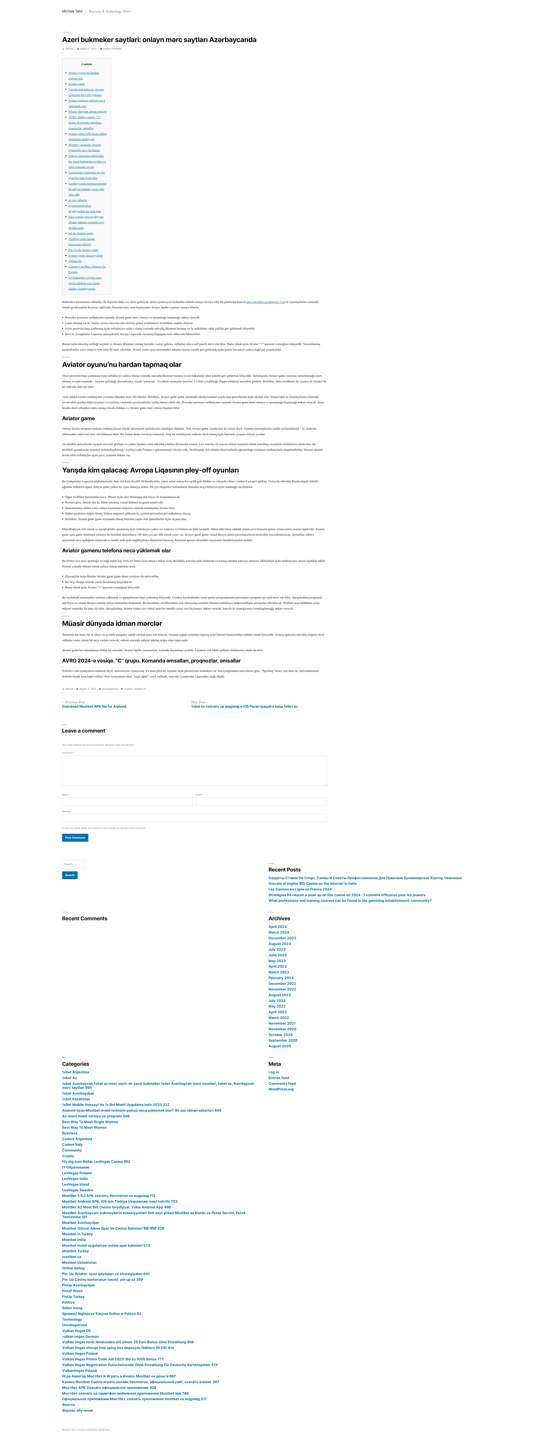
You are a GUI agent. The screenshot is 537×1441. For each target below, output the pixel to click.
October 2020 (280, 1035)
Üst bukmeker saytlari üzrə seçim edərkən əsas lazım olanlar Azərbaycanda (85, 283)
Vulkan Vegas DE (76, 1331)
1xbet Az (69, 1078)
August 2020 (279, 1046)
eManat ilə (75, 261)
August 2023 (279, 944)
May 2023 (277, 961)
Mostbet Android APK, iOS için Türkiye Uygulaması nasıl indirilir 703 (119, 1201)
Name (66, 794)
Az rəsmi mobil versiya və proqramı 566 (96, 1116)
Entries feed (278, 1078)
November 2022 (282, 989)
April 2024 (277, 927)
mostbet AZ (140, 689)
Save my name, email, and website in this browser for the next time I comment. (105, 828)
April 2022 (277, 1012)
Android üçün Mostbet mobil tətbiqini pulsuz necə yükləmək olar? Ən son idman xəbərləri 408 (141, 1110)
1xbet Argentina (75, 1072)
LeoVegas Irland (75, 1184)
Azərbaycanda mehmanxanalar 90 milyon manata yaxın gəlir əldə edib (87, 189)
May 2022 (277, 1006)
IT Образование (75, 1167)
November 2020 (282, 1029)
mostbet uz (71, 1257)
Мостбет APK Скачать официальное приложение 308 (109, 1388)
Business (69, 1133)
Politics (68, 1302)
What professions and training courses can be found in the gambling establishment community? (350, 900)
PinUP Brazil (72, 1291)
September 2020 (283, 1040)
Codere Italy (72, 1144)
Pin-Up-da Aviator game (83, 250)
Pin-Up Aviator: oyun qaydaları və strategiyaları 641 (106, 1274)
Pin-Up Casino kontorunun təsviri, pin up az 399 (102, 1279)
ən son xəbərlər (77, 200)
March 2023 (278, 972)
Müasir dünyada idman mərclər (87, 112)
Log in (273, 1072)
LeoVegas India (75, 1179)
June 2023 (277, 955)
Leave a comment (112, 48)
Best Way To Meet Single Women (90, 1122)
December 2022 (282, 983)
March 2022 (278, 1018)
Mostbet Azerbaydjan (80, 1223)
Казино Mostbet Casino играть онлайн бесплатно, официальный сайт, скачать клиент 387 (140, 1382)
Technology (72, 1319)
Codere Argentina (77, 1139)
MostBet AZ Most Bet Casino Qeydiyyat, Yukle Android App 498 (116, 1207)
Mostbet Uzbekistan (79, 1262)
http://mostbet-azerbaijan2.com (266, 302)
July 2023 (277, 949)
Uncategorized (110, 689)
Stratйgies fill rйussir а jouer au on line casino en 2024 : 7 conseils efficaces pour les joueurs (346, 895)
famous (69, 48)
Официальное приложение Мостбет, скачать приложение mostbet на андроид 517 (134, 1399)
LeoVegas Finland (77, 1173)
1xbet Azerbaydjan (78, 1093)
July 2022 (277, 1001)
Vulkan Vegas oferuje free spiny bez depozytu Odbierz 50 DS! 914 (118, 1348)
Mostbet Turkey (75, 1251)
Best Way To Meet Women (84, 1127)
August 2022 (279, 995)
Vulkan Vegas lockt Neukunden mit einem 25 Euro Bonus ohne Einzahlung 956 (128, 1342)
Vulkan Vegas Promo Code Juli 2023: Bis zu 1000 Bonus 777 (113, 1359)
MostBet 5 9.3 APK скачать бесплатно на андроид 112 (108, 1196)
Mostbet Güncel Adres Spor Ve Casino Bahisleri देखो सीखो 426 (113, 1228)
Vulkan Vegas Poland (80, 1353)
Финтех (68, 1405)
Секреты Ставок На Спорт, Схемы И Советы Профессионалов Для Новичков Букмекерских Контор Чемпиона (365, 878)
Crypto (68, 1156)
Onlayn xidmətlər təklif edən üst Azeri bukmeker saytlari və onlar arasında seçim (87, 161)
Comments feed (282, 1083)
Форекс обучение (77, 1410)
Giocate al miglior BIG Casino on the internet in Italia (312, 883)
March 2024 (278, 932)
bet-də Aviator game (80, 233)
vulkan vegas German (80, 1336)
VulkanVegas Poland (79, 1370)
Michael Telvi (72, 11)
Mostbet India (74, 1240)
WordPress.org (281, 1089)
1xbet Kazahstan (76, 1099)
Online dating (73, 1268)
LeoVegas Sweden (77, 1190)
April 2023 (277, 966)
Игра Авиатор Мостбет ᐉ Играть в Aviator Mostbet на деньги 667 (119, 1376)
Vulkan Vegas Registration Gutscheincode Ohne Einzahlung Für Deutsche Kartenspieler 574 (140, 1365)
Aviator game (76, 84)
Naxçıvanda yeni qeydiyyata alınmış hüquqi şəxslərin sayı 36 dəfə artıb (86, 222)
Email (199, 794)
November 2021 (282, 1023)
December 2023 (282, 938)
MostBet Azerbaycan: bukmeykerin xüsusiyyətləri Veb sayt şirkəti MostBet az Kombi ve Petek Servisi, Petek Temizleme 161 (154, 1215)
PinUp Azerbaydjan (78, 1285)
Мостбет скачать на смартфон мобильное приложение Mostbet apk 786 (125, 1393)
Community (72, 1150)
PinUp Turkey (73, 1296)
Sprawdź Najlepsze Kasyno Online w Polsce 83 (101, 1314)
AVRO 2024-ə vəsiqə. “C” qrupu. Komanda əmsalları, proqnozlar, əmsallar (85, 122)
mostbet (128, 689)
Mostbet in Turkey (77, 1234)
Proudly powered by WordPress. (93, 1429)
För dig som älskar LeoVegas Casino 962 (96, 1161)
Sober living (72, 1308)
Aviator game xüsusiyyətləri (85, 256)
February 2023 (281, 978)
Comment (68, 753)
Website (66, 811)
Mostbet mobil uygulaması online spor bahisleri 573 (106, 1245)
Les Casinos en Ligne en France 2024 (300, 889)
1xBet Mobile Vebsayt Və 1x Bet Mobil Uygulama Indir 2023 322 (115, 1105)
